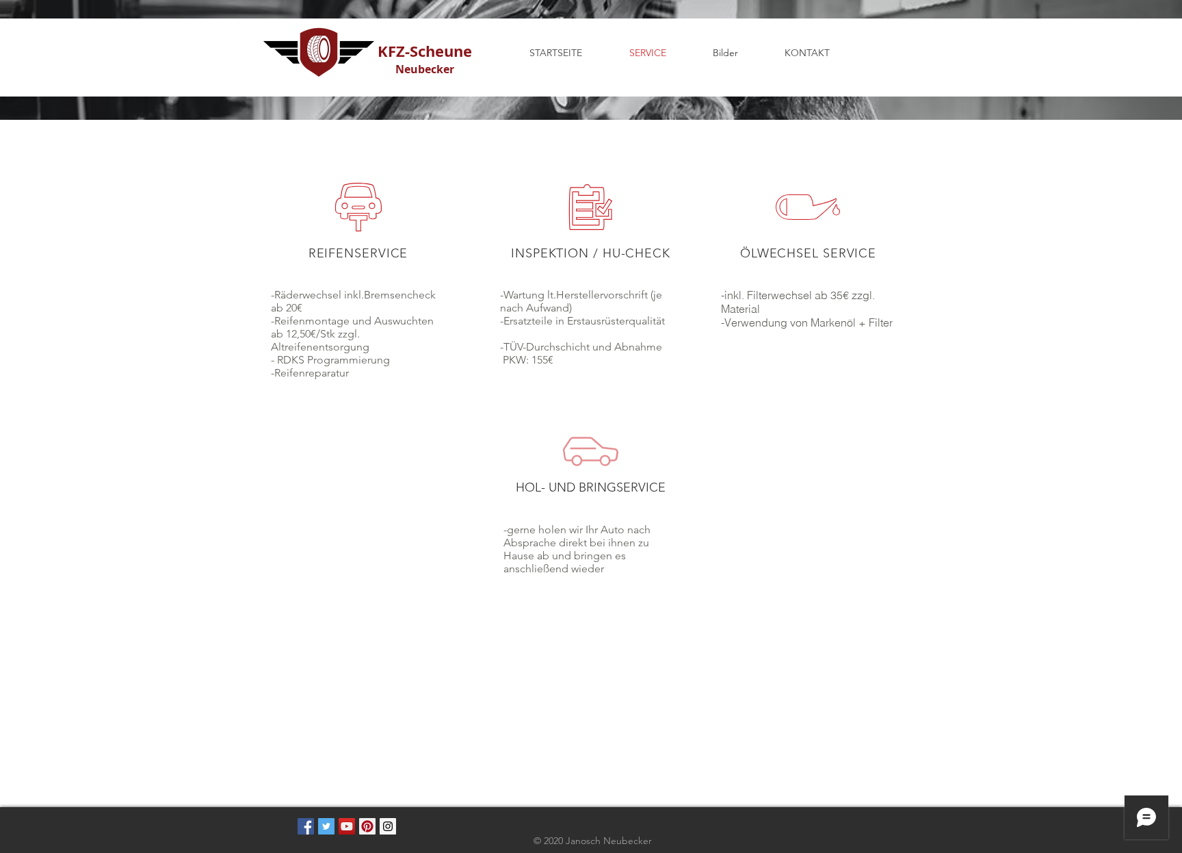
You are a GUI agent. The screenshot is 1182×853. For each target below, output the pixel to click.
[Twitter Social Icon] (326, 826)
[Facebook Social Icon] (306, 826)
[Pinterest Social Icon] (367, 826)
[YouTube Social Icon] (347, 826)
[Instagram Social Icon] (388, 826)
